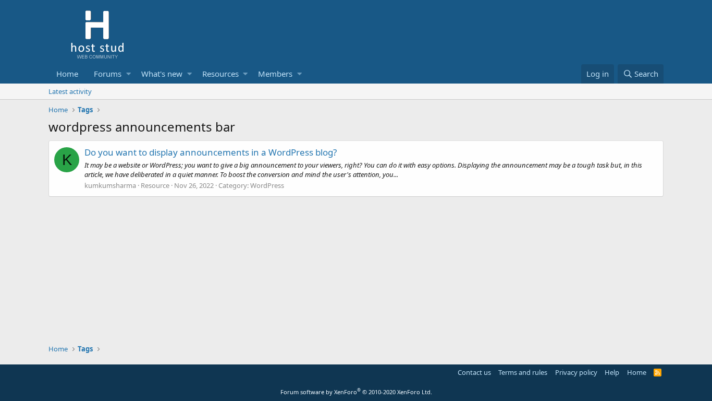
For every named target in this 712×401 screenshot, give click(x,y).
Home (67, 73)
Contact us (474, 372)
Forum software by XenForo (356, 392)
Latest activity (70, 91)
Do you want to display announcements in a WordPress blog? (210, 152)
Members (275, 73)
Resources (220, 73)
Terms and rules (522, 372)
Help (612, 372)
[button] (128, 74)
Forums (107, 73)
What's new (161, 73)
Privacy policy (576, 372)
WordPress (267, 185)
